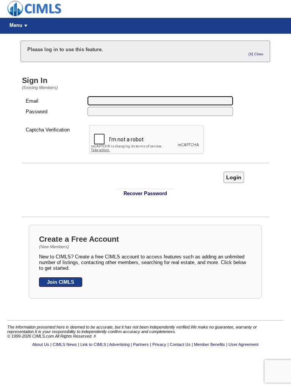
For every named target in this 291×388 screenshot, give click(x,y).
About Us (40, 344)
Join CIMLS (60, 282)
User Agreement (243, 344)
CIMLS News (65, 344)
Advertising (119, 344)
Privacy (159, 344)
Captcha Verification (48, 130)
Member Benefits (209, 344)
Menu (15, 25)
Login (233, 177)
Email (32, 101)
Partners (141, 344)
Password (36, 111)
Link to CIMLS (93, 344)
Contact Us (180, 344)
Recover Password (145, 193)
